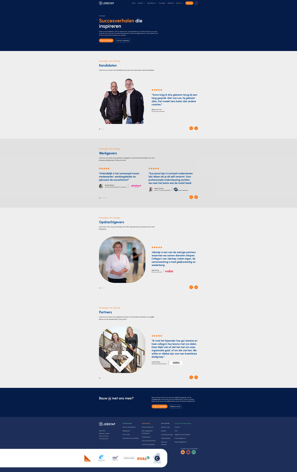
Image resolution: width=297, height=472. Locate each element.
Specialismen (151, 3)
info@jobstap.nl (104, 438)
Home (133, 3)
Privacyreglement (180, 438)
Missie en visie (165, 427)
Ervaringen (162, 3)
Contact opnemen (122, 40)
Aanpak (163, 431)
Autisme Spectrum (148, 427)
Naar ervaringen (106, 40)
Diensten (140, 3)
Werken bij (170, 3)
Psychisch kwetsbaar (148, 444)
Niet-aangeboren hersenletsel (147, 432)
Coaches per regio (167, 434)
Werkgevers (126, 431)
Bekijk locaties (175, 406)
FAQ (176, 431)
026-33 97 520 (103, 436)
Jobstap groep (165, 438)
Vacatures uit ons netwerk (131, 438)
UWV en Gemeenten (129, 427)
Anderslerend (146, 437)
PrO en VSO (126, 434)
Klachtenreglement (181, 442)
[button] (141, 3)
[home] (106, 3)
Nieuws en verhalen (164, 443)
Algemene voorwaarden (182, 434)
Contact (189, 3)
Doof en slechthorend (148, 441)
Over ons (178, 3)
